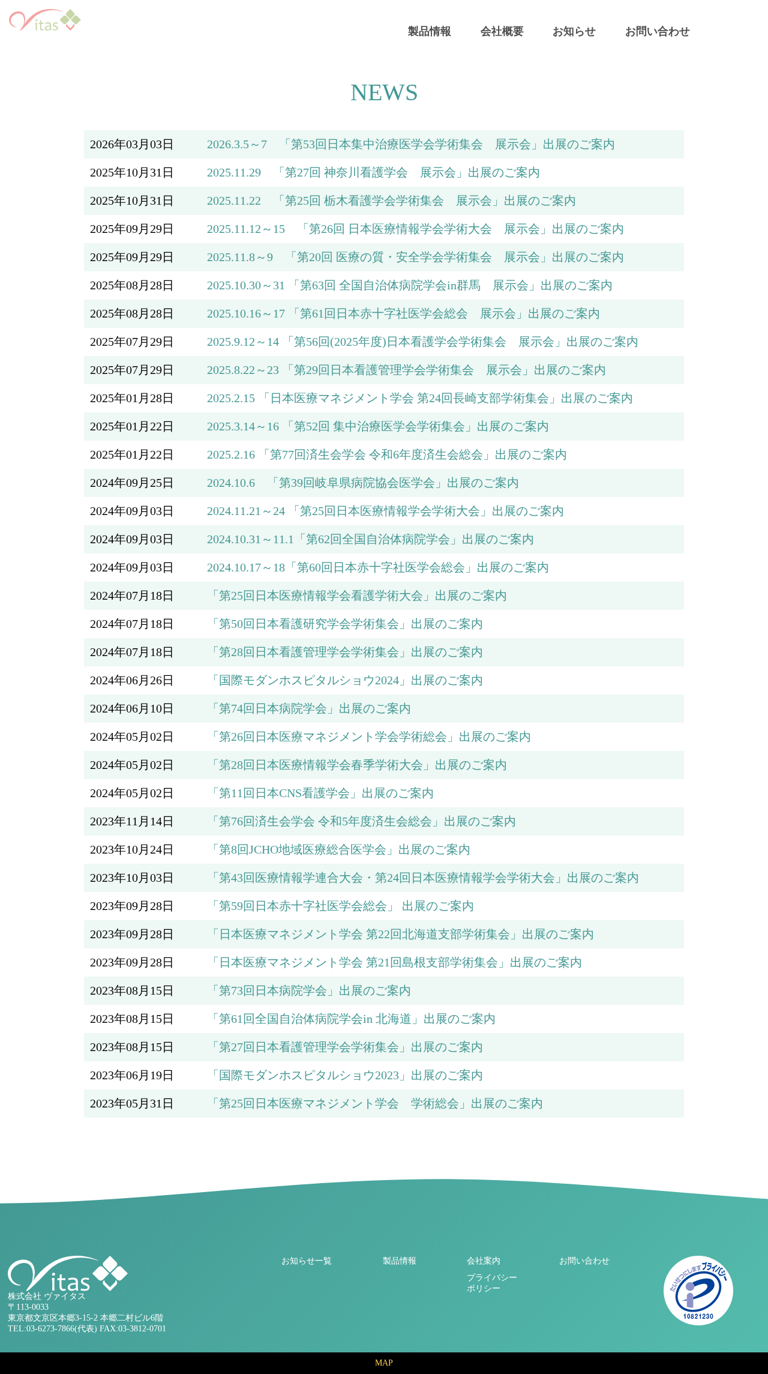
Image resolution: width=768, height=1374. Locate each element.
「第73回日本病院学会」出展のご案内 (309, 990)
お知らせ (574, 31)
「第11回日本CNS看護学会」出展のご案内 (320, 793)
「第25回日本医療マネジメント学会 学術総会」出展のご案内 (375, 1103)
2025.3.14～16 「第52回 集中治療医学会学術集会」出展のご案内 (378, 426)
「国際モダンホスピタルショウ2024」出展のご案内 (345, 680)
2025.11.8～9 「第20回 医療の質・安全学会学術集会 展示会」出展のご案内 (415, 257)
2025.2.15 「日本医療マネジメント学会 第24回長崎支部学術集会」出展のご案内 (420, 398)
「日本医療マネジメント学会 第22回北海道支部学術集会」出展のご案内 (400, 934)
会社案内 (483, 1260)
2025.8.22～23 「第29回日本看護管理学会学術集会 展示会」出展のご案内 (406, 369)
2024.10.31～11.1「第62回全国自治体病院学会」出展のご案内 (370, 539)
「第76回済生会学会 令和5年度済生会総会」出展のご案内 (361, 821)
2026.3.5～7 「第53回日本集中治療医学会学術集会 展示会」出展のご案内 (411, 144)
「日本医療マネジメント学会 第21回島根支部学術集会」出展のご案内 (394, 962)
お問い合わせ (657, 31)
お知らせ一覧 (306, 1260)
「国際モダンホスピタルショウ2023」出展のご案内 (345, 1075)
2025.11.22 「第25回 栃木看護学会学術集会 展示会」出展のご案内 (391, 200)
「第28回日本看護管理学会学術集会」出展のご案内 (345, 651)
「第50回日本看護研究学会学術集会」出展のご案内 (345, 623)
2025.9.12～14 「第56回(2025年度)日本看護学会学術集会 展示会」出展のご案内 (422, 341)
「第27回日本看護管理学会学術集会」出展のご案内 (345, 1046)
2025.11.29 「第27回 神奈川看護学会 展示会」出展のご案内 (373, 172)
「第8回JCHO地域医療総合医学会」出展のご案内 (338, 849)
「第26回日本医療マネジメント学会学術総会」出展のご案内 (369, 736)
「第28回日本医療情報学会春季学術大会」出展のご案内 (357, 764)
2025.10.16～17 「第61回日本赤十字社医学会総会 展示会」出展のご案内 (403, 313)
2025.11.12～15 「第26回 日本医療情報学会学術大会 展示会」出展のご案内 (415, 228)
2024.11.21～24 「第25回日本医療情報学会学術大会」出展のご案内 (385, 510)
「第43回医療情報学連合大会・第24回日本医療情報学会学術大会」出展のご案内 (423, 877)
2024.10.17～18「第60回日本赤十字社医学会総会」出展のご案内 (378, 567)
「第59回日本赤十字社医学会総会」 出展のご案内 (340, 905)
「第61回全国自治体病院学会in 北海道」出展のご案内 (351, 1018)
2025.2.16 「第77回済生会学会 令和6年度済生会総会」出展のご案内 (387, 454)
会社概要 (502, 31)
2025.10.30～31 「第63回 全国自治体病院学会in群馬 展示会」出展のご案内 (410, 285)
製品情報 (429, 31)
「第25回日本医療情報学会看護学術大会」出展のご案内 (357, 595)
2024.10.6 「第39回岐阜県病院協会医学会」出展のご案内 (363, 482)
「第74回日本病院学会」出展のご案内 (309, 708)
